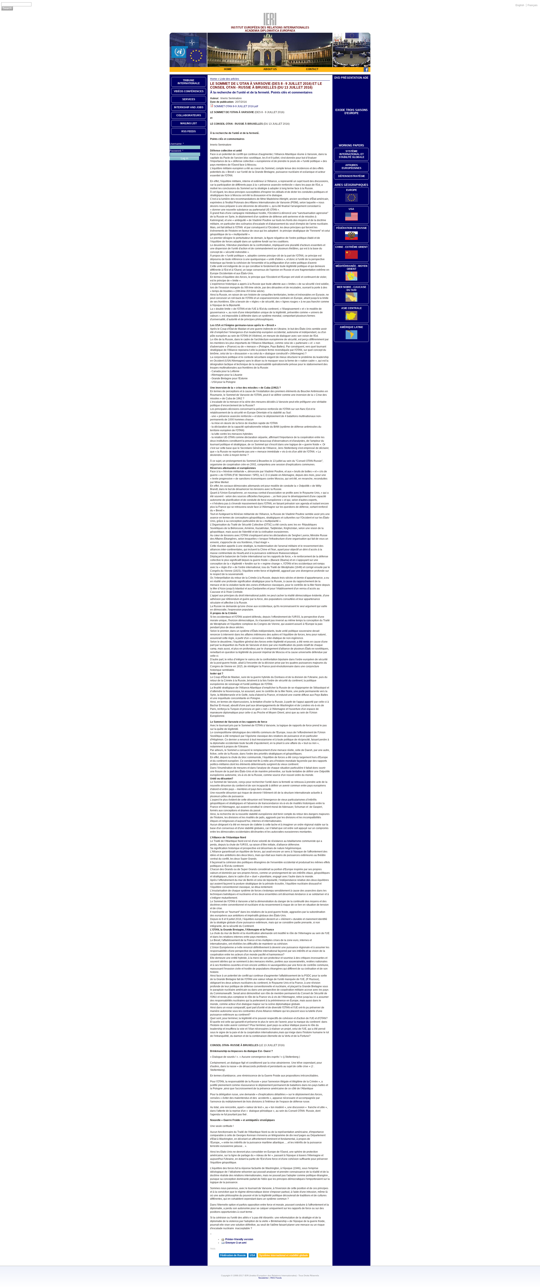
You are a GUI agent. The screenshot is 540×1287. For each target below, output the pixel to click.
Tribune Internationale (189, 82)
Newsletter (263, 1278)
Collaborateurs (188, 115)
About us (270, 69)
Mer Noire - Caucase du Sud (351, 289)
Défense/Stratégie (351, 176)
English (520, 5)
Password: (176, 150)
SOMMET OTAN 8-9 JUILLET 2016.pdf (236, 106)
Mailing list (188, 123)
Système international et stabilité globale (283, 1255)
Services (188, 99)
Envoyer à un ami (235, 1242)
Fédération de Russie (233, 1255)
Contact (312, 69)
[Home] (270, 24)
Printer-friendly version (239, 1239)
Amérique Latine (351, 327)
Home (228, 69)
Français (532, 5)
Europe (351, 190)
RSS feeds (188, 131)
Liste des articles (229, 78)
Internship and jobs (188, 107)
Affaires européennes (351, 167)
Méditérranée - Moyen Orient (351, 267)
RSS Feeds (276, 1278)
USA (252, 1255)
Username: (177, 143)
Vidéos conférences (189, 91)
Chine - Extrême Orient (351, 247)
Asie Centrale (351, 308)
